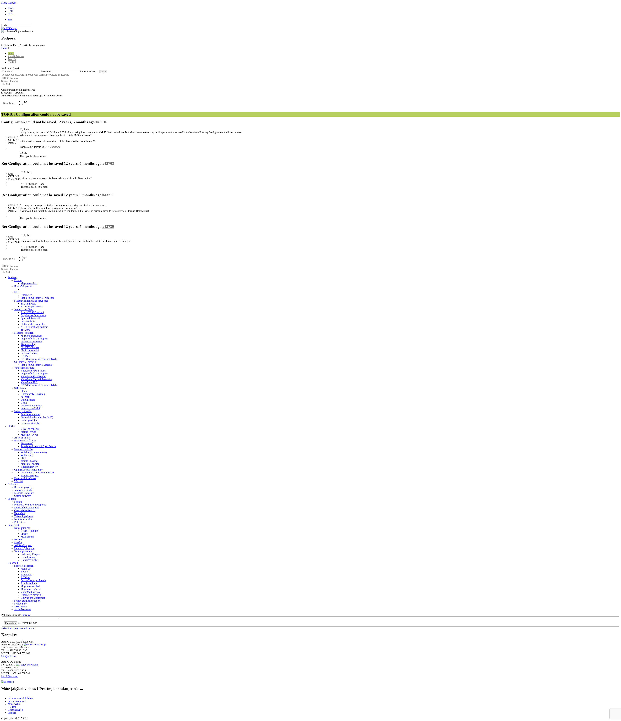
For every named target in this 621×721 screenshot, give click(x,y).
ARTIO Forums (9, 78)
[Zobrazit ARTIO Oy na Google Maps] (26, 664)
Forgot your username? (38, 74)
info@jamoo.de (120, 211)
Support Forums (9, 81)
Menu (4, 2)
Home (4, 48)
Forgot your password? (13, 74)
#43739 (108, 226)
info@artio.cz (71, 241)
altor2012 (13, 137)
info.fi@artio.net (9, 676)
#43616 (101, 122)
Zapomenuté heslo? (25, 628)
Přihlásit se (10, 623)
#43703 (108, 163)
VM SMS (6, 84)
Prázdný (26, 615)
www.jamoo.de (52, 146)
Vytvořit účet (7, 628)
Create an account (59, 74)
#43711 (108, 195)
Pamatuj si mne (29, 622)
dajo (10, 173)
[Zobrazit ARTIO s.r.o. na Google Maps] (34, 644)
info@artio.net (8, 656)
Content (12, 2)
